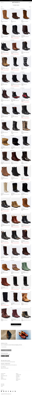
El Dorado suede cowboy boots (25, 178)
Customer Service (3, 373)
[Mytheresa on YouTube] (10, 391)
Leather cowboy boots (24, 68)
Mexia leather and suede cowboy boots (16, 194)
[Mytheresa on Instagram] (8, 391)
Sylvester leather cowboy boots (25, 52)
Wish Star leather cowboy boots (5, 68)
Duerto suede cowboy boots (24, 209)
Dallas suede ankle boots (4, 84)
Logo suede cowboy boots (4, 21)
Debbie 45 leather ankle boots (5, 52)
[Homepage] (16, 2)
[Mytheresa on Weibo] (12, 391)
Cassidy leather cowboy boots (15, 225)
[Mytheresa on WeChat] (15, 391)
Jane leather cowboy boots (4, 116)
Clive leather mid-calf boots (14, 132)
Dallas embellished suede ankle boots (16, 84)
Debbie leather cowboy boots (25, 100)
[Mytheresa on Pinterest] (6, 391)
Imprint (2, 386)
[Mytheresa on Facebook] (3, 391)
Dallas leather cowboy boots (14, 257)
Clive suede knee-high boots (4, 36)
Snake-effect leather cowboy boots (5, 100)
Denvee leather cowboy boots (4, 257)
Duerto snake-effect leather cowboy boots (6, 225)
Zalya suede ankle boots (14, 209)
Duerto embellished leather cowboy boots (16, 36)
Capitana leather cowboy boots (15, 68)
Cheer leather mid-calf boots (14, 52)
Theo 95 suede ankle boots (4, 178)
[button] (10, 8)
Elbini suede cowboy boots (24, 194)
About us (17, 373)
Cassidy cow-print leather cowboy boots (26, 225)
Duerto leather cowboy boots (25, 241)
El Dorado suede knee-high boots (5, 194)
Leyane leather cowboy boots (25, 36)
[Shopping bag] (30, 2)
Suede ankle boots (13, 21)
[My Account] (29, 2)
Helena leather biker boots (4, 241)
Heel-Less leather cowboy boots (15, 100)
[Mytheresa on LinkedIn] (1, 391)
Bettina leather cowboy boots (25, 116)
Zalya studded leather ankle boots (5, 209)
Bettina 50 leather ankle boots (15, 241)
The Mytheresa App (18, 374)
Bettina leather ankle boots (4, 132)
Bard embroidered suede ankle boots (26, 257)
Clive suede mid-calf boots (24, 21)
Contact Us (2, 374)
